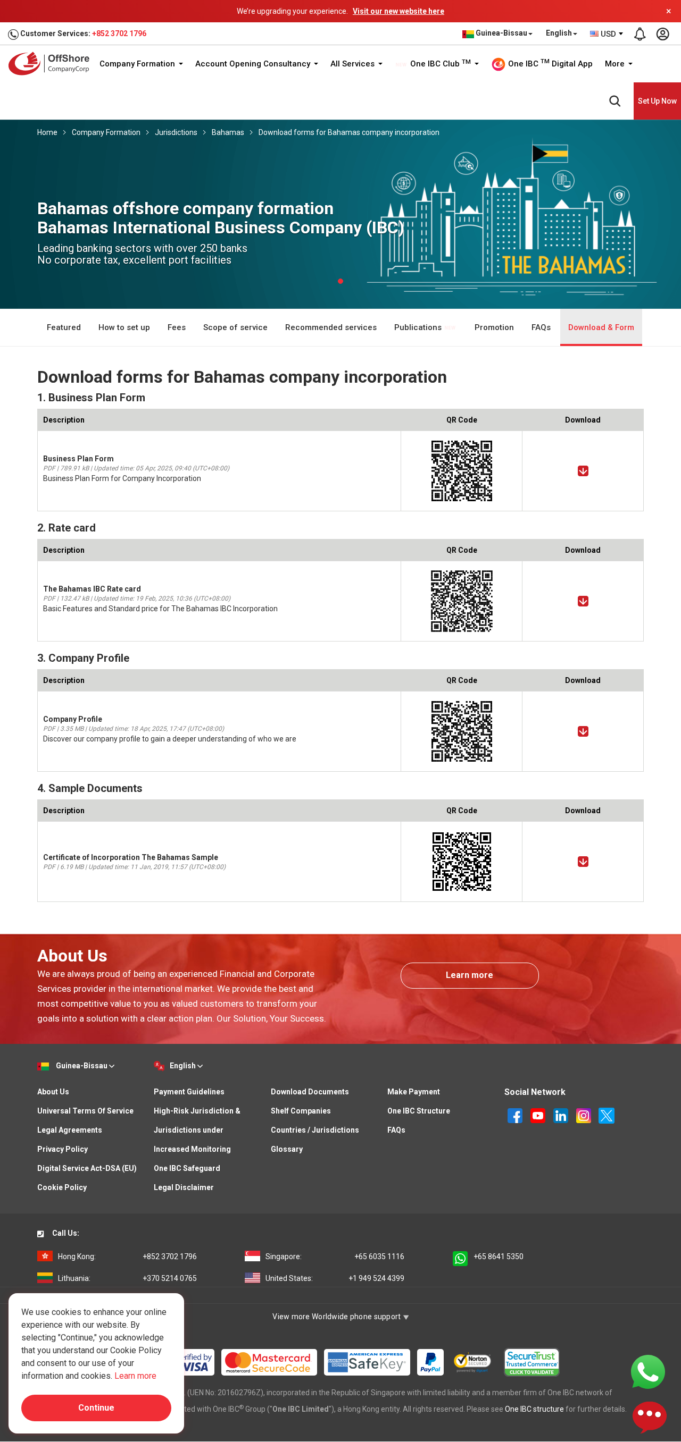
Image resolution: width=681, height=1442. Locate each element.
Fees (177, 327)
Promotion (494, 327)
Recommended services (331, 327)
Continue (96, 1408)
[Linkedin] (561, 1115)
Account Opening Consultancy (253, 64)
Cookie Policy (62, 1187)
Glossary (287, 1149)
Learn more (469, 975)
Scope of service (235, 327)
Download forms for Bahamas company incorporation (349, 132)
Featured (64, 327)
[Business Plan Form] (583, 471)
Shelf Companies (301, 1111)
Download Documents (310, 1091)
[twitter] (606, 1115)
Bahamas (228, 132)
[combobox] (607, 34)
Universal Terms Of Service (85, 1111)
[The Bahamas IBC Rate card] (583, 601)
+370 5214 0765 (127, 1278)
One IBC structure (534, 1409)
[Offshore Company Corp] (52, 63)
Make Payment (413, 1091)
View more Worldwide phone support (337, 1316)
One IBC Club (439, 63)
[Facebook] (515, 1115)
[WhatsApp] (648, 1371)
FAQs (541, 327)
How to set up (124, 327)
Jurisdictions (176, 132)
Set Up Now (657, 101)
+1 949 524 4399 (334, 1278)
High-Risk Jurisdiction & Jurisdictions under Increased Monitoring (197, 1130)
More (616, 64)
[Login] (662, 34)
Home (47, 132)
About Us (53, 1091)
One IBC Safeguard (187, 1168)
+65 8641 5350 (499, 1256)
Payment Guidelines (189, 1091)
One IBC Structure (418, 1111)
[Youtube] (538, 1115)
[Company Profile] (583, 731)
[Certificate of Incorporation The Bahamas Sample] (583, 861)
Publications (419, 327)
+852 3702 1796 (119, 33)
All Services (353, 64)
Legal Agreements (69, 1130)
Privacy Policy (62, 1149)
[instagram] (584, 1115)
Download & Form (601, 327)
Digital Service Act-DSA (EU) (87, 1168)
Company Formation (138, 64)
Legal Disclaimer (184, 1187)
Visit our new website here (398, 11)
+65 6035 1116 (334, 1256)
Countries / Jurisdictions (315, 1130)
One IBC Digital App (549, 63)
